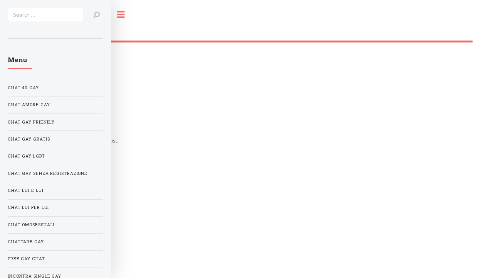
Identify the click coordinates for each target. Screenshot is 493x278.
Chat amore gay (29, 104)
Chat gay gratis (29, 139)
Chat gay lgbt (26, 156)
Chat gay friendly (31, 122)
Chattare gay (26, 241)
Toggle (125, 14)
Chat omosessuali (31, 224)
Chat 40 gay (23, 87)
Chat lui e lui (26, 190)
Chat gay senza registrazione (47, 173)
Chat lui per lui (28, 207)
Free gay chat (26, 258)
